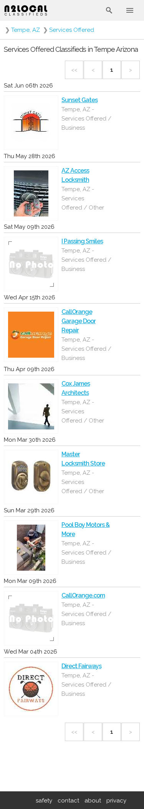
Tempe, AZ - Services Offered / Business (86, 118)
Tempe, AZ (25, 29)
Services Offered (71, 29)
